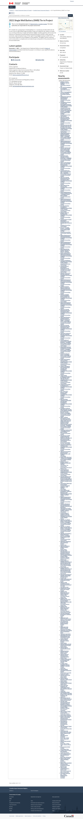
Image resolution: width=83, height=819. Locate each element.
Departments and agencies (36, 796)
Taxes (32, 800)
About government (55, 796)
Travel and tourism (12, 804)
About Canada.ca (28, 816)
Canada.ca (11, 10)
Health (10, 810)
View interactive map (63, 18)
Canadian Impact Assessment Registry (41, 10)
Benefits (10, 808)
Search (70, 15)
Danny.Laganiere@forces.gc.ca (21, 75)
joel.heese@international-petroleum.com (23, 86)
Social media (11, 816)
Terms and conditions (37, 816)
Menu (11, 7)
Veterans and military (56, 808)
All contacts (11, 796)
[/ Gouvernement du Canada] (19, 3)
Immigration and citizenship (14, 802)
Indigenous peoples (56, 806)
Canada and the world (56, 800)
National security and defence (36, 804)
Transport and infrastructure (36, 810)
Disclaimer (63, 31)
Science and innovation (56, 804)
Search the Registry (34, 790)
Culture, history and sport (36, 806)
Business (11, 806)
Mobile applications (19, 816)
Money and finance (56, 802)
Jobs (10, 800)
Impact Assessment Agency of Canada (23, 10)
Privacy (44, 816)
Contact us (11, 790)
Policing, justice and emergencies (37, 808)
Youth (53, 810)
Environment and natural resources (37, 802)
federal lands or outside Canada (38, 24)
